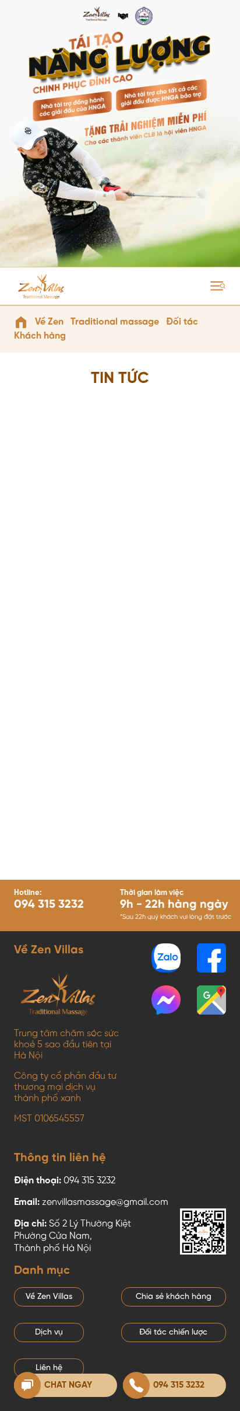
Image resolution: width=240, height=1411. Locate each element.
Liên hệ (49, 1368)
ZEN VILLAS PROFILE (157, 715)
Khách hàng (40, 336)
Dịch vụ (49, 1332)
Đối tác (182, 322)
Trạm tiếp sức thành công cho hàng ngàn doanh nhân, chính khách (170, 875)
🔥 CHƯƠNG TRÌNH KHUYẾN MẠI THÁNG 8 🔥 (58, 565)
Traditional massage (114, 322)
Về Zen (49, 322)
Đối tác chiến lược (173, 1332)
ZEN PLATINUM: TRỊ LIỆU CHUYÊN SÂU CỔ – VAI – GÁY (63, 879)
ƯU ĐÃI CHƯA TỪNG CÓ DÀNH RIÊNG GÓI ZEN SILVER (170, 565)
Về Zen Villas (49, 1296)
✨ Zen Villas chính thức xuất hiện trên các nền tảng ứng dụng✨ (63, 722)
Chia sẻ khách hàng (173, 1296)
